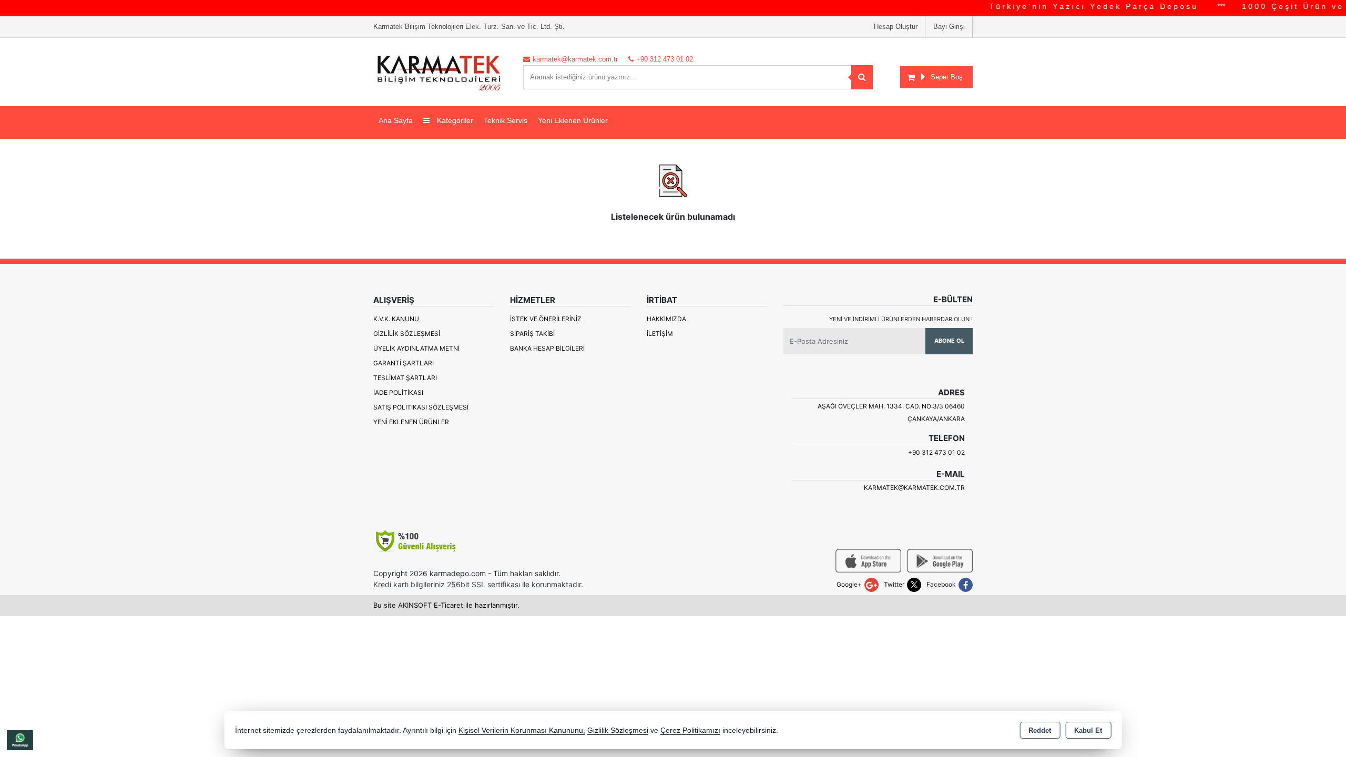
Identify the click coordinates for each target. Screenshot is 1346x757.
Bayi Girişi (949, 26)
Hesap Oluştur (895, 26)
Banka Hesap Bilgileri (547, 348)
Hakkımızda (666, 319)
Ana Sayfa (396, 120)
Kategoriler (454, 120)
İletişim (660, 333)
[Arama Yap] (862, 77)
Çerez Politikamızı (690, 730)
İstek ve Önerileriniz (546, 319)
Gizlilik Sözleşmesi (406, 333)
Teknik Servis (505, 120)
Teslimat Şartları (405, 378)
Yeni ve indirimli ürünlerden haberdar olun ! (901, 319)
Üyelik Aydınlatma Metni (416, 348)
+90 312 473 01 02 (936, 452)
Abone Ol (949, 340)
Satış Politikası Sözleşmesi (420, 407)
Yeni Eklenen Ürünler (411, 422)
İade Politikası (398, 392)
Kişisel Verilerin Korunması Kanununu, (521, 730)
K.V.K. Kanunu (396, 319)
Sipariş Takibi (532, 333)
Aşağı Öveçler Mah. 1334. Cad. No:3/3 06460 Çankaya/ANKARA (891, 412)
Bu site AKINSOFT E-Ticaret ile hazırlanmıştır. (446, 605)
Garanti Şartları (403, 363)
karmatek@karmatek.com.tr (914, 488)
